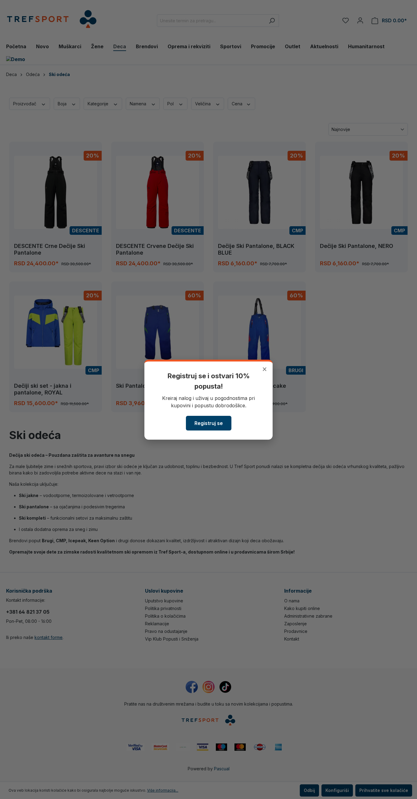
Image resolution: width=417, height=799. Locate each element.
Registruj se (208, 423)
